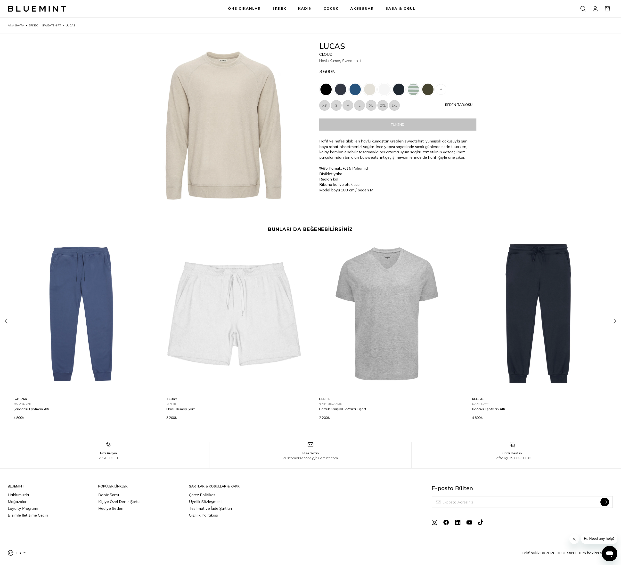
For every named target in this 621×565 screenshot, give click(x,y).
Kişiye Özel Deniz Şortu (118, 501)
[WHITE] (384, 89)
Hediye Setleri (110, 508)
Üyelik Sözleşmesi (205, 501)
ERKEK (279, 8)
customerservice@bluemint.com (310, 457)
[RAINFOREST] (428, 89)
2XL (383, 105)
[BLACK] (326, 89)
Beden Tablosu (459, 104)
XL (371, 105)
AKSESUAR (362, 8)
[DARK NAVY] (399, 89)
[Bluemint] (37, 9)
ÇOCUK (331, 8)
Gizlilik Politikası (203, 515)
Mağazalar (17, 501)
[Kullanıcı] (595, 9)
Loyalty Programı (23, 508)
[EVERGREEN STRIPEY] (413, 89)
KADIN (305, 8)
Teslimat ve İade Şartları (210, 508)
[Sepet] (607, 9)
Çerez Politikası (202, 494)
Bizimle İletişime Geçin (28, 515)
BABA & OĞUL (400, 8)
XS (324, 105)
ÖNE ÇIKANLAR (244, 8)
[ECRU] (369, 89)
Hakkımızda (18, 494)
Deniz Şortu (108, 494)
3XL (394, 105)
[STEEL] (355, 89)
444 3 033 (108, 457)
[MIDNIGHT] (340, 89)
